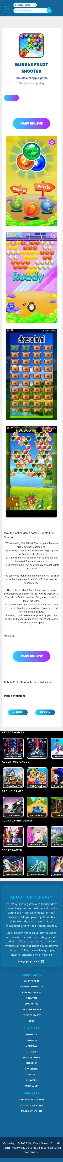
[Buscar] (49, 10)
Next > (45, 712)
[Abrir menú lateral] (5, 8)
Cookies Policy (31, 1015)
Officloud (31, 1085)
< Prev (18, 712)
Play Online (32, 123)
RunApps (31, 1080)
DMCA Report (31, 980)
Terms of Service (31, 1009)
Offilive (31, 1051)
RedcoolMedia (31, 1057)
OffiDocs (31, 1034)
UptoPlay (31, 1045)
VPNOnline (31, 1068)
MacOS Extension (31, 1110)
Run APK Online (31, 992)
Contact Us (31, 1003)
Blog (32, 1020)
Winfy (31, 1074)
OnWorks (31, 1040)
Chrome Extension (31, 1105)
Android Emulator (31, 986)
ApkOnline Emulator (31, 1099)
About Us (31, 997)
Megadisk (31, 1062)
